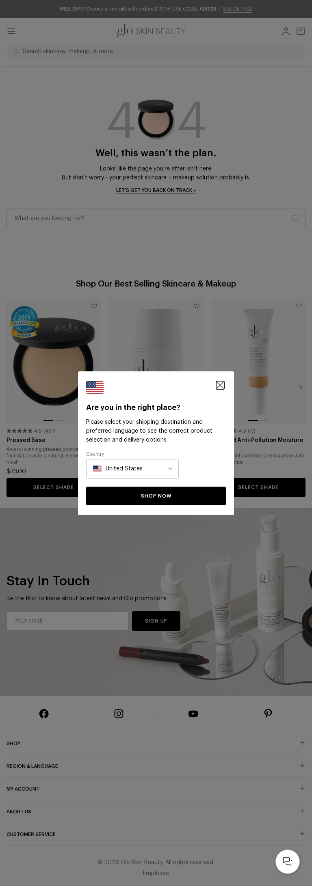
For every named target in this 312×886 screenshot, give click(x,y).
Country (95, 454)
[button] (220, 385)
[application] (287, 861)
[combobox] (118, 468)
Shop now (156, 496)
